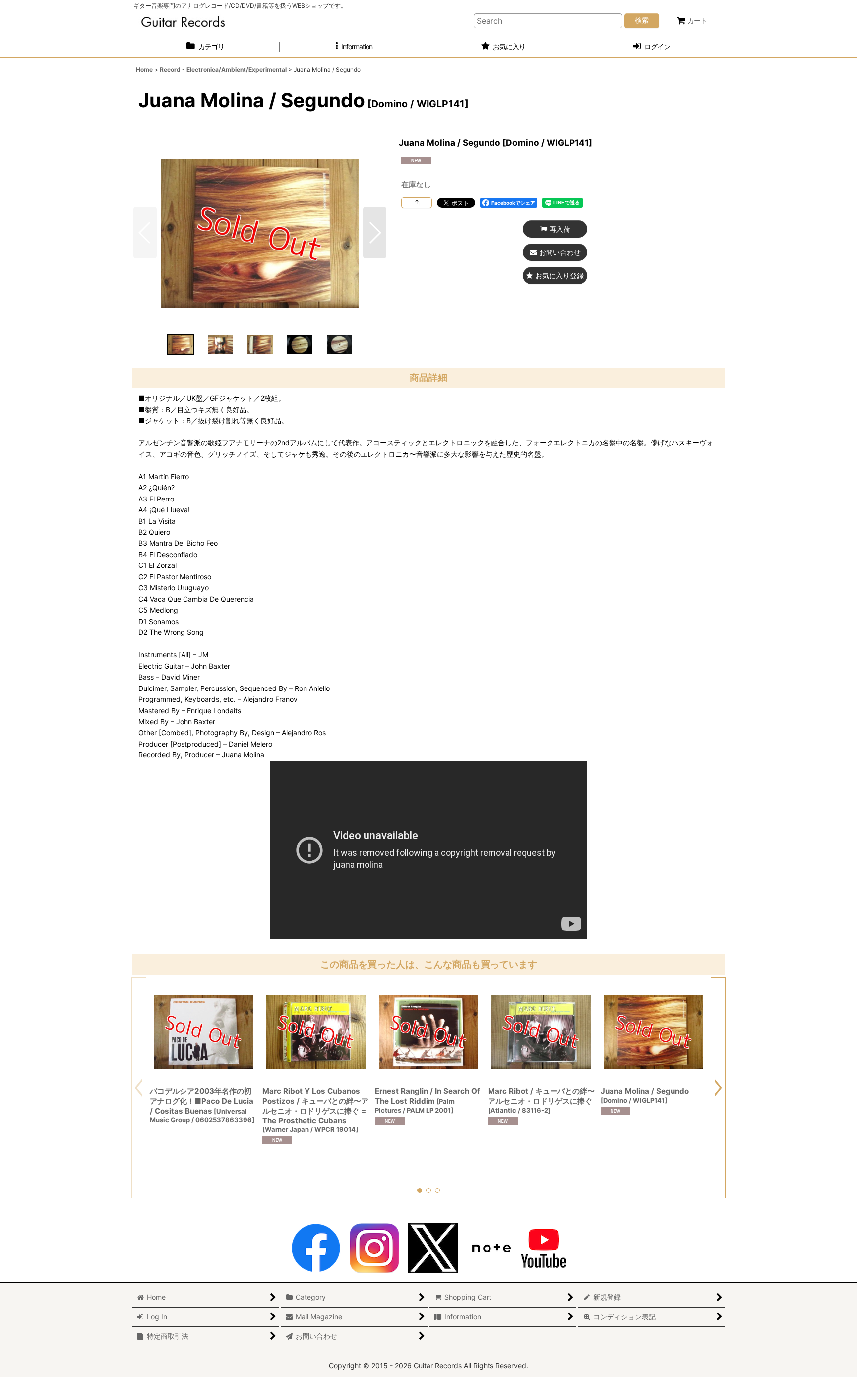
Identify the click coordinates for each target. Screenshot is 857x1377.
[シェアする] (416, 202)
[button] (354, 47)
